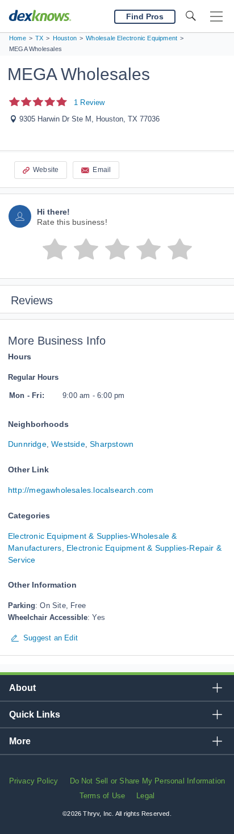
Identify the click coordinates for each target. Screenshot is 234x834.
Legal (145, 795)
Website (45, 170)
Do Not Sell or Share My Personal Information (147, 781)
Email (102, 170)
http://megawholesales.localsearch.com (80, 489)
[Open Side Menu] (216, 16)
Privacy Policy (33, 781)
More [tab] (20, 741)
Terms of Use (102, 795)
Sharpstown (111, 444)
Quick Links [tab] (34, 714)
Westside (68, 444)
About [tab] (22, 688)
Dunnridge (27, 444)
